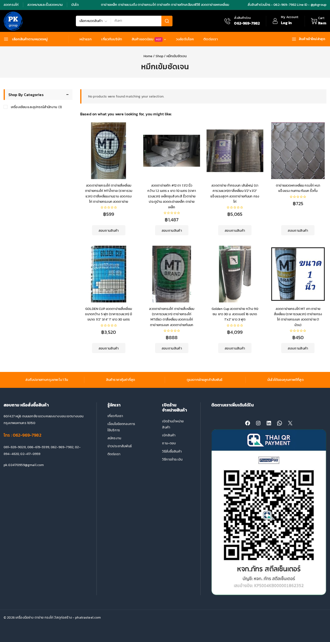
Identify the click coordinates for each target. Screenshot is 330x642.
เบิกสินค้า (168, 435)
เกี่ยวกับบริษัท (111, 39)
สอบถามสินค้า (109, 230)
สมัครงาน (114, 438)
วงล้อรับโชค (185, 39)
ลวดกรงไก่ (11, 4)
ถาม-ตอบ (169, 443)
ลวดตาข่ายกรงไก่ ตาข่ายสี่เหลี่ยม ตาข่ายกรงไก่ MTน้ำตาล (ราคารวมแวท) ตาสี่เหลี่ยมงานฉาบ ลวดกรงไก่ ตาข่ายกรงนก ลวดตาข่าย (108, 193)
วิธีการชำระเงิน (172, 459)
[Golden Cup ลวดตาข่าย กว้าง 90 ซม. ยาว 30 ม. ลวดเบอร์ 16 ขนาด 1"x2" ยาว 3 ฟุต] (235, 274)
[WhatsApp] (279, 423)
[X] (290, 423)
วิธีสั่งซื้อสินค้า (172, 451)
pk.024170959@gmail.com (24, 465)
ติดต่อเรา (210, 39)
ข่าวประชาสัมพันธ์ (120, 446)
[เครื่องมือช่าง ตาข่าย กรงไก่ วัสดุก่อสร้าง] (13, 21)
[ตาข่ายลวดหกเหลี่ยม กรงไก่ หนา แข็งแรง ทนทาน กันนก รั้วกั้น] (298, 150)
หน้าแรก (85, 39)
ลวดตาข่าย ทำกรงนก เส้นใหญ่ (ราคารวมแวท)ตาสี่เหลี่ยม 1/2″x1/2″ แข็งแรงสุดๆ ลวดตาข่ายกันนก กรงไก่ (234, 193)
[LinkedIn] (269, 423)
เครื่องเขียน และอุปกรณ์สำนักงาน (36, 107)
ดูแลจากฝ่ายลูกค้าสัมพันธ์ (204, 379)
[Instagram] (258, 423)
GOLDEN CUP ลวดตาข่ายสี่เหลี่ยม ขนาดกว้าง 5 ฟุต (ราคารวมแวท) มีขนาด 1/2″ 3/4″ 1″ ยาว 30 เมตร (108, 314)
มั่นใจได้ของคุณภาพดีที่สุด (285, 379)
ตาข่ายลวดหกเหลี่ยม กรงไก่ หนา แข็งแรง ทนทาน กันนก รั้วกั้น (298, 188)
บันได (75, 4)
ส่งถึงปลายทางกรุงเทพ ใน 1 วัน (46, 379)
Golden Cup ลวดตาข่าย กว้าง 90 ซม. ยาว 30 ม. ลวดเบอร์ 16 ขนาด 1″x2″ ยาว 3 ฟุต (235, 314)
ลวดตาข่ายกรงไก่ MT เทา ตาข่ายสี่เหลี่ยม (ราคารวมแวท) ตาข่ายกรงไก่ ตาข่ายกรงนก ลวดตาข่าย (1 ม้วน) (298, 317)
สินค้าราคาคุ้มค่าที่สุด (120, 379)
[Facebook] (248, 423)
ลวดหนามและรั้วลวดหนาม (45, 4)
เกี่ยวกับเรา (115, 416)
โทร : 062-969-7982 (22, 435)
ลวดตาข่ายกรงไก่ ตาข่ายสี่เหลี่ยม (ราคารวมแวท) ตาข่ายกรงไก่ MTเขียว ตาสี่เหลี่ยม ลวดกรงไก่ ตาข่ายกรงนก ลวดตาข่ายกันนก (171, 317)
